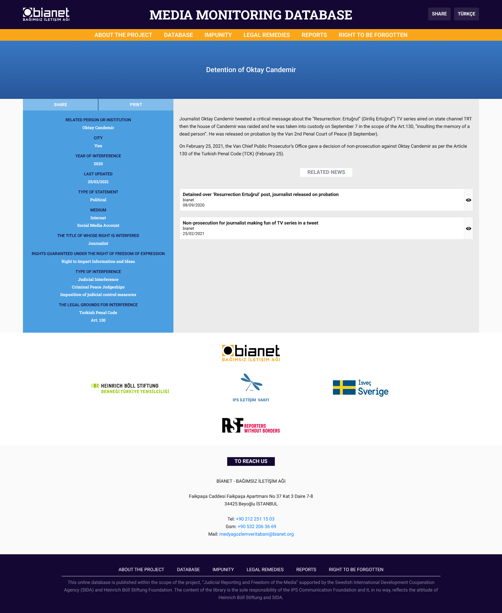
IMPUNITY (218, 34)
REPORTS (314, 34)
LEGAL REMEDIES (266, 34)
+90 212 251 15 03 (255, 519)
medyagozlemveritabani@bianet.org (256, 534)
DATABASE (178, 34)
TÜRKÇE (466, 14)
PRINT (136, 104)
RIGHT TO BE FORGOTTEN (373, 34)
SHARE (439, 14)
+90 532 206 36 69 (257, 526)
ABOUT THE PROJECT (123, 34)
